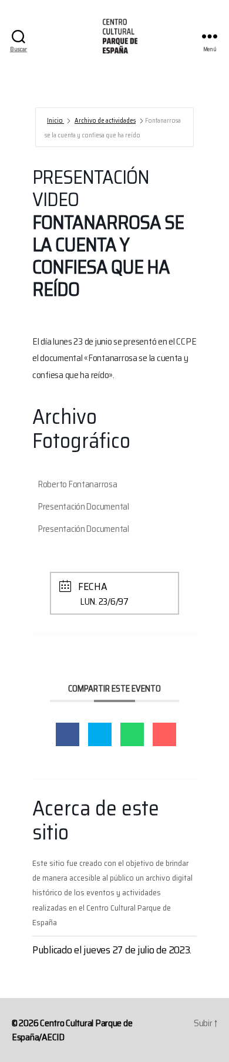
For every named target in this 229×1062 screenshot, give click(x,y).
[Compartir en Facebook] (67, 734)
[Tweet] (100, 734)
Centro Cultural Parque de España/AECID (72, 1030)
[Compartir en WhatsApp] (132, 734)
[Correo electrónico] (164, 734)
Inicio (55, 121)
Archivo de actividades (105, 121)
